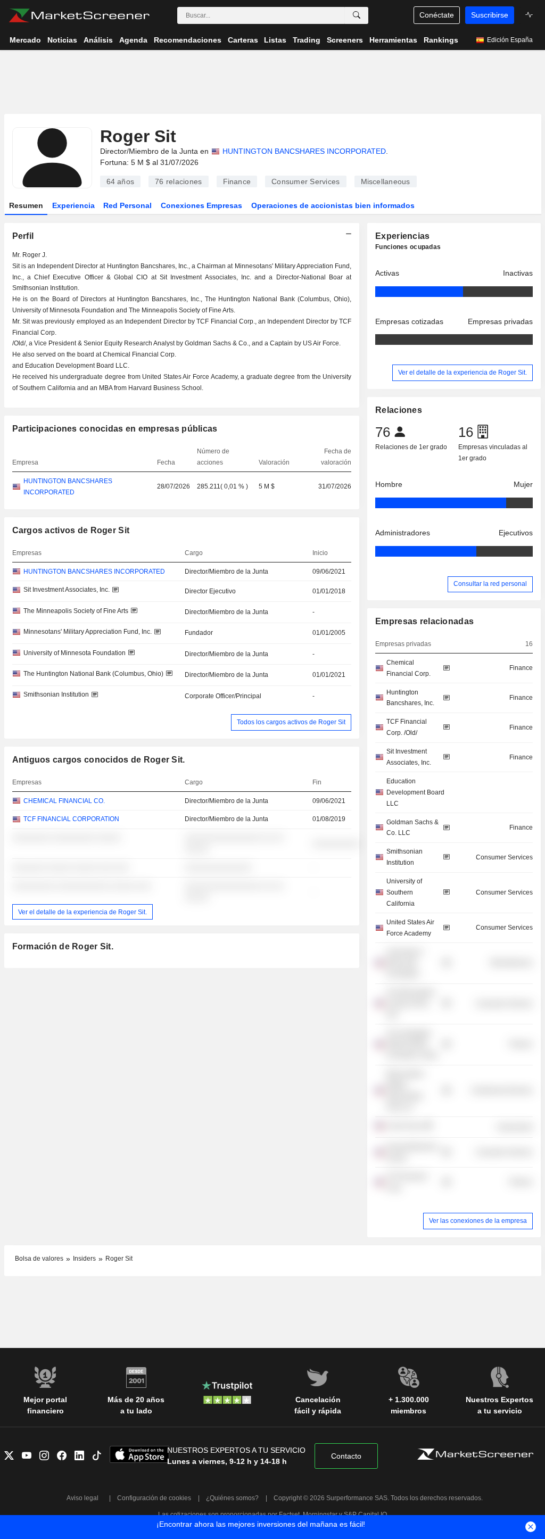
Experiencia (73, 205)
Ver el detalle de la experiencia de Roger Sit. (82, 911)
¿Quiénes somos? (232, 1498)
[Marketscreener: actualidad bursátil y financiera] (79, 15)
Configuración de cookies (154, 1498)
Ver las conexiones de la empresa (478, 1220)
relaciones (178, 181)
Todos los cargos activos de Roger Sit (291, 722)
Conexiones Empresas (201, 205)
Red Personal (127, 205)
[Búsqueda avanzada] (356, 15)
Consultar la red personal (490, 584)
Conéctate (436, 15)
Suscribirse (489, 15)
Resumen (26, 205)
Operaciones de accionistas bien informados (333, 205)
